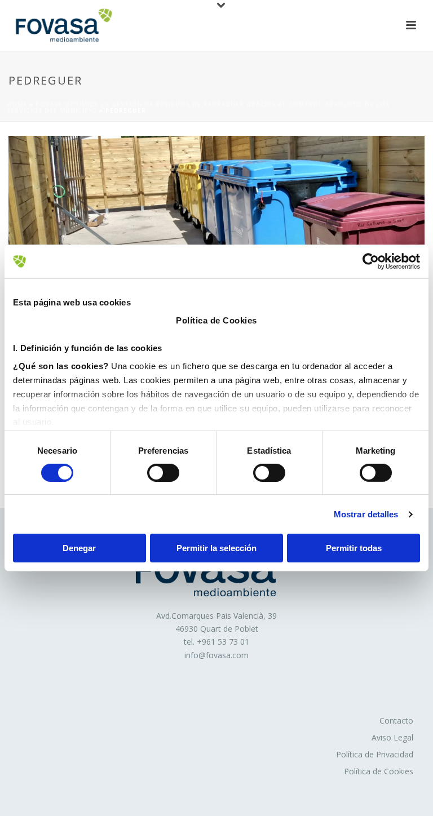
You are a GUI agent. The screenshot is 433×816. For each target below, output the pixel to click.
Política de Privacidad (374, 754)
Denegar (79, 548)
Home (17, 104)
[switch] (163, 473)
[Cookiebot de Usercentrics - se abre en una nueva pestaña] (370, 261)
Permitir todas (354, 548)
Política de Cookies (378, 771)
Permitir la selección (216, 548)
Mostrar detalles (366, 514)
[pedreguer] (216, 192)
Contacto (396, 720)
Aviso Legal (392, 737)
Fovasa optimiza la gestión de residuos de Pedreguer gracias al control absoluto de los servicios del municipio (198, 107)
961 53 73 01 (225, 641)
